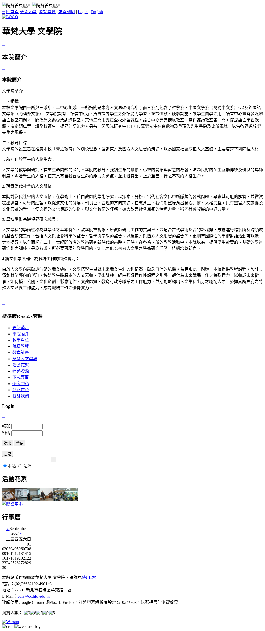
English (97, 12)
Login (83, 12)
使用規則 (90, 577)
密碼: (6, 433)
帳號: (6, 426)
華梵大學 (28, 12)
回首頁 (12, 12)
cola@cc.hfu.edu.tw (34, 596)
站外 (27, 466)
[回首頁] (10, 16)
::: (3, 12)
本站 (12, 466)
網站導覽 (47, 12)
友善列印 (66, 12)
